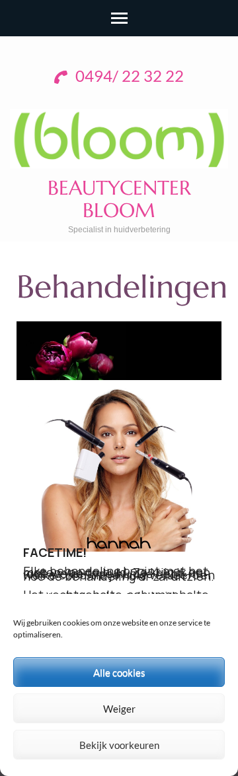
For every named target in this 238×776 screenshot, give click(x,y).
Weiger (119, 709)
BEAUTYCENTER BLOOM (119, 199)
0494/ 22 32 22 (128, 77)
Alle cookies (119, 672)
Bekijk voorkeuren (119, 745)
